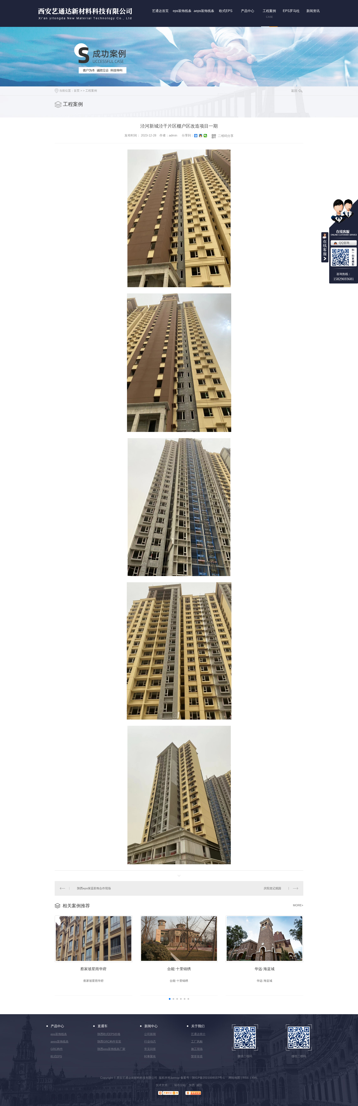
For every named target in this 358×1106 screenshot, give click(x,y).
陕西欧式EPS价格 (108, 1034)
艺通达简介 (198, 1034)
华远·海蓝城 (265, 969)
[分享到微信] (205, 135)
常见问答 (150, 1049)
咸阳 (199, 1085)
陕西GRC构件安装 (109, 1041)
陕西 (192, 1085)
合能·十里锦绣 (179, 969)
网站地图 (234, 1077)
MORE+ (298, 905)
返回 (294, 90)
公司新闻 (150, 1034)
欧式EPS (56, 1056)
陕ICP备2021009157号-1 (208, 1077)
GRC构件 (57, 1049)
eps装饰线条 (59, 1034)
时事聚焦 (150, 1056)
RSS (246, 1077)
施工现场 (197, 1049)
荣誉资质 (197, 1056)
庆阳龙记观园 (272, 888)
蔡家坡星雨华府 (93, 969)
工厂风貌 (197, 1041)
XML (255, 1077)
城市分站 (180, 1085)
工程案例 (91, 90)
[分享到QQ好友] (200, 135)
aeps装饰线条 (60, 1041)
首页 (77, 90)
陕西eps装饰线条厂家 (111, 1049)
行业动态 (150, 1041)
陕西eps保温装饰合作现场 (94, 888)
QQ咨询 (344, 242)
